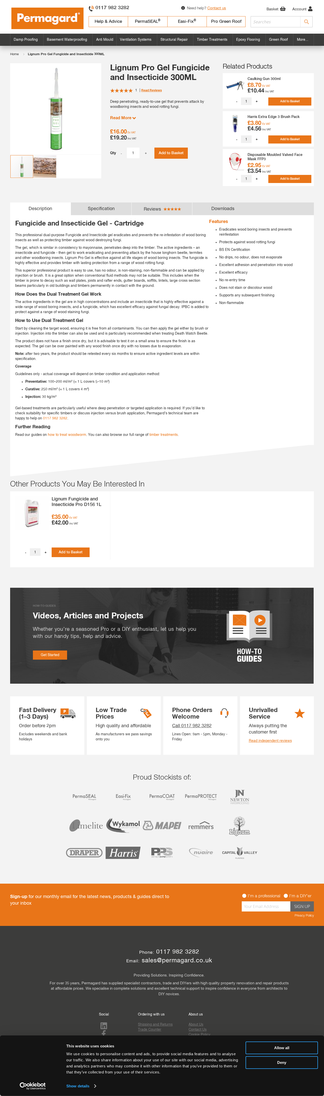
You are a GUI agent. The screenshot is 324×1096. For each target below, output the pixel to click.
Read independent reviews (270, 741)
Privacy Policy (304, 915)
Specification (101, 209)
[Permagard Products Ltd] (47, 18)
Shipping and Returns (155, 1024)
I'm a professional (264, 896)
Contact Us (198, 1029)
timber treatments (163, 435)
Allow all (281, 1048)
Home (14, 54)
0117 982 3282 (112, 8)
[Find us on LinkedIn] (104, 1027)
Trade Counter (149, 1029)
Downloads (222, 209)
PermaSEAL (147, 21)
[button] (44, 166)
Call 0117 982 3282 (192, 726)
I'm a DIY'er (300, 896)
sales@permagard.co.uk (177, 961)
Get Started (50, 655)
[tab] (40, 208)
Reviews (153, 209)
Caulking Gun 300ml (264, 79)
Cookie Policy (199, 1035)
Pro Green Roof (226, 21)
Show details (77, 1086)
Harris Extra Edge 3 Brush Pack (274, 117)
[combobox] (282, 21)
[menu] (162, 40)
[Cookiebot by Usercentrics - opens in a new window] (33, 1086)
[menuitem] (26, 40)
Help (108, 21)
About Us (196, 1024)
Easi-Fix (187, 21)
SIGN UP (302, 906)
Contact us (216, 8)
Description (40, 209)
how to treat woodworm (67, 435)
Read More (121, 118)
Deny (281, 1062)
